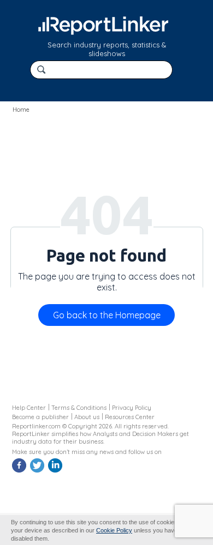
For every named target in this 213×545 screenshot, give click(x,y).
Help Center (29, 407)
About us (86, 417)
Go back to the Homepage (107, 315)
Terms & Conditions (78, 407)
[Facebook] (20, 471)
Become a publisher (40, 417)
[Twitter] (38, 471)
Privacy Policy (131, 407)
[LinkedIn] (56, 471)
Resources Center (130, 417)
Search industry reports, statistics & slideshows (107, 49)
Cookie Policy (114, 530)
